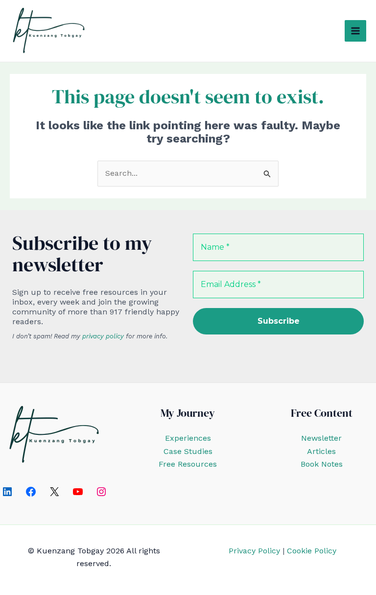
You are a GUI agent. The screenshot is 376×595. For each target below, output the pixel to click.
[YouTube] (78, 492)
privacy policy (103, 336)
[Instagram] (101, 492)
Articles (321, 451)
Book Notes (322, 464)
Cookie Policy (311, 550)
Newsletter (321, 438)
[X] (54, 492)
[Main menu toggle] (355, 31)
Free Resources (188, 464)
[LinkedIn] (7, 492)
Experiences (188, 438)
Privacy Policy (254, 550)
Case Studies (188, 451)
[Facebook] (31, 492)
